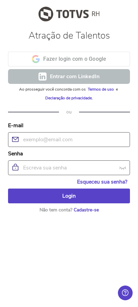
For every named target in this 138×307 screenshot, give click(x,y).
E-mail (15, 125)
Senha (15, 153)
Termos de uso (101, 89)
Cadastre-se (86, 210)
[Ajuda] (125, 293)
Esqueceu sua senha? (102, 182)
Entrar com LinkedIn (74, 76)
